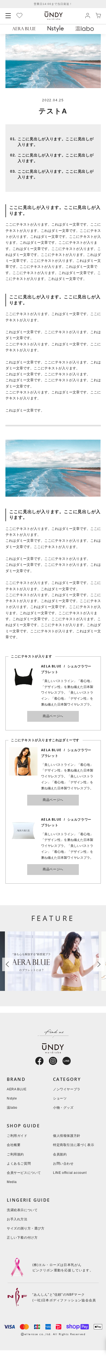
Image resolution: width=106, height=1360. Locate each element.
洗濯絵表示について (22, 1210)
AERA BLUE (16, 1089)
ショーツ (60, 1098)
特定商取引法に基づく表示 (73, 1145)
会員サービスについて (24, 1173)
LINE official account (70, 1173)
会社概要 (13, 1145)
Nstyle (12, 1098)
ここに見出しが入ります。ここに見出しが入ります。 (55, 142)
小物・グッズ (63, 1108)
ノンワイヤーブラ (66, 1089)
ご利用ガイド (17, 1136)
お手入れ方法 (17, 1219)
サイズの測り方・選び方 (26, 1228)
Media (12, 1182)
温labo (12, 1108)
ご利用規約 (15, 1154)
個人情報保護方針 (66, 1136)
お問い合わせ (63, 1163)
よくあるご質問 (19, 1163)
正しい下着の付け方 (22, 1237)
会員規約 (60, 1154)
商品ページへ (53, 716)
